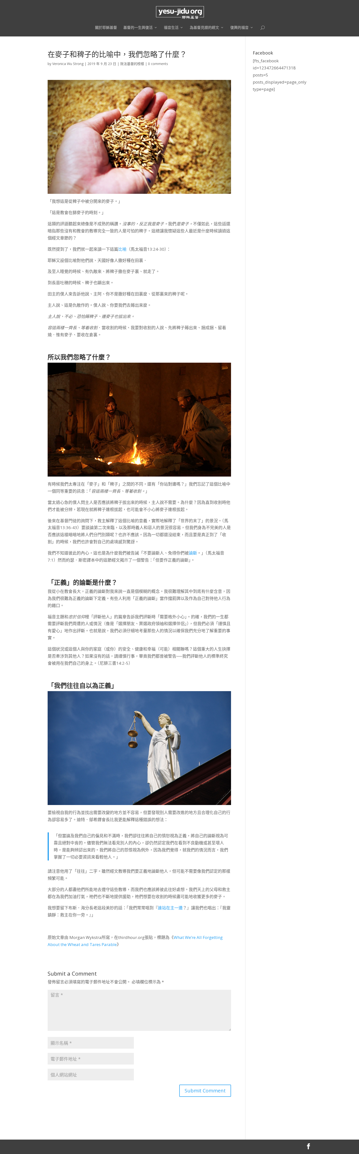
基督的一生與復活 (138, 28)
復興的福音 (239, 28)
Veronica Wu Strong (68, 63)
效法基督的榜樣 (132, 63)
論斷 (193, 553)
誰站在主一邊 (170, 908)
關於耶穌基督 (106, 28)
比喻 (122, 249)
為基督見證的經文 (204, 28)
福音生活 (171, 28)
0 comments (158, 63)
